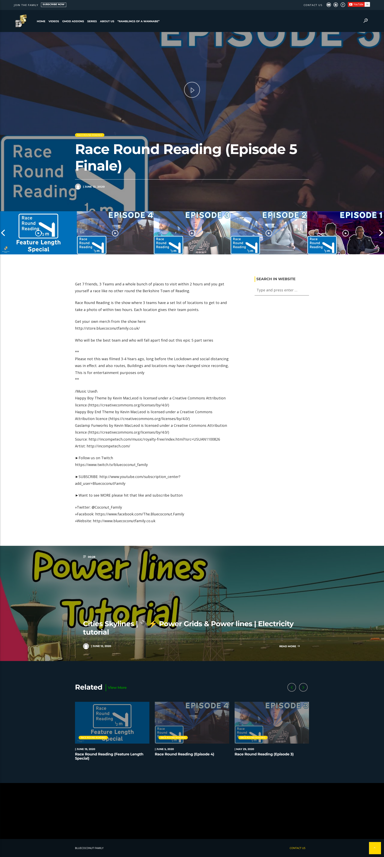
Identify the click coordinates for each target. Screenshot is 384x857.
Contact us (313, 5)
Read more (288, 646)
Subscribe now (54, 4)
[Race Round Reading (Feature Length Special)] (38, 232)
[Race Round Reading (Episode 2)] (268, 232)
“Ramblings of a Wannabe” (138, 21)
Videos (54, 21)
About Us (107, 21)
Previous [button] (3, 232)
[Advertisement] (192, 811)
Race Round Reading (89, 134)
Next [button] (381, 232)
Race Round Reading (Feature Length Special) (109, 756)
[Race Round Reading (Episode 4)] (115, 232)
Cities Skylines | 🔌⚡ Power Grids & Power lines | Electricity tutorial (188, 627)
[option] (38, 232)
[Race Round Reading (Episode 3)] (192, 232)
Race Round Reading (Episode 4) (184, 754)
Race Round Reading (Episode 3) (264, 754)
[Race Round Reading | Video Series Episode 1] (345, 232)
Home (41, 21)
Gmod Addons (73, 21)
